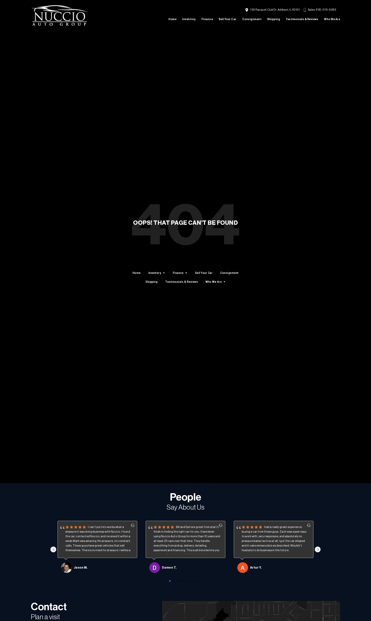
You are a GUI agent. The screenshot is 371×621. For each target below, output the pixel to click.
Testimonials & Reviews (302, 19)
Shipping (273, 19)
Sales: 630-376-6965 (321, 10)
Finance (207, 19)
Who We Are (332, 19)
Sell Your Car (228, 19)
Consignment (252, 19)
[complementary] (359, 609)
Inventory (189, 19)
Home (172, 19)
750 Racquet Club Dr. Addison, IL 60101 (274, 10)
